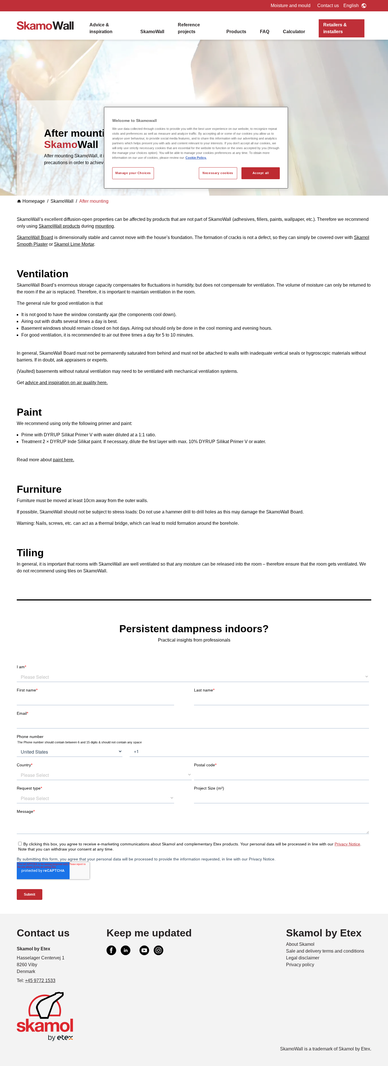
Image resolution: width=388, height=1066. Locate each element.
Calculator (294, 31)
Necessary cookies (218, 173)
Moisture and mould (290, 5)
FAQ (264, 31)
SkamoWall (152, 31)
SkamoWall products (59, 226)
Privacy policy (300, 964)
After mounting (94, 201)
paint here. (63, 459)
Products (236, 31)
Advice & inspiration (100, 28)
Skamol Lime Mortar (74, 244)
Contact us (328, 5)
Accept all (261, 173)
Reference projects (189, 28)
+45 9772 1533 (40, 980)
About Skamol (300, 944)
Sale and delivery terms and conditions (325, 951)
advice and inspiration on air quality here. (66, 382)
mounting (104, 226)
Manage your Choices (133, 173)
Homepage (33, 201)
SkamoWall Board (35, 237)
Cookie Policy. (195, 157)
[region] (196, 148)
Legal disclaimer (302, 957)
